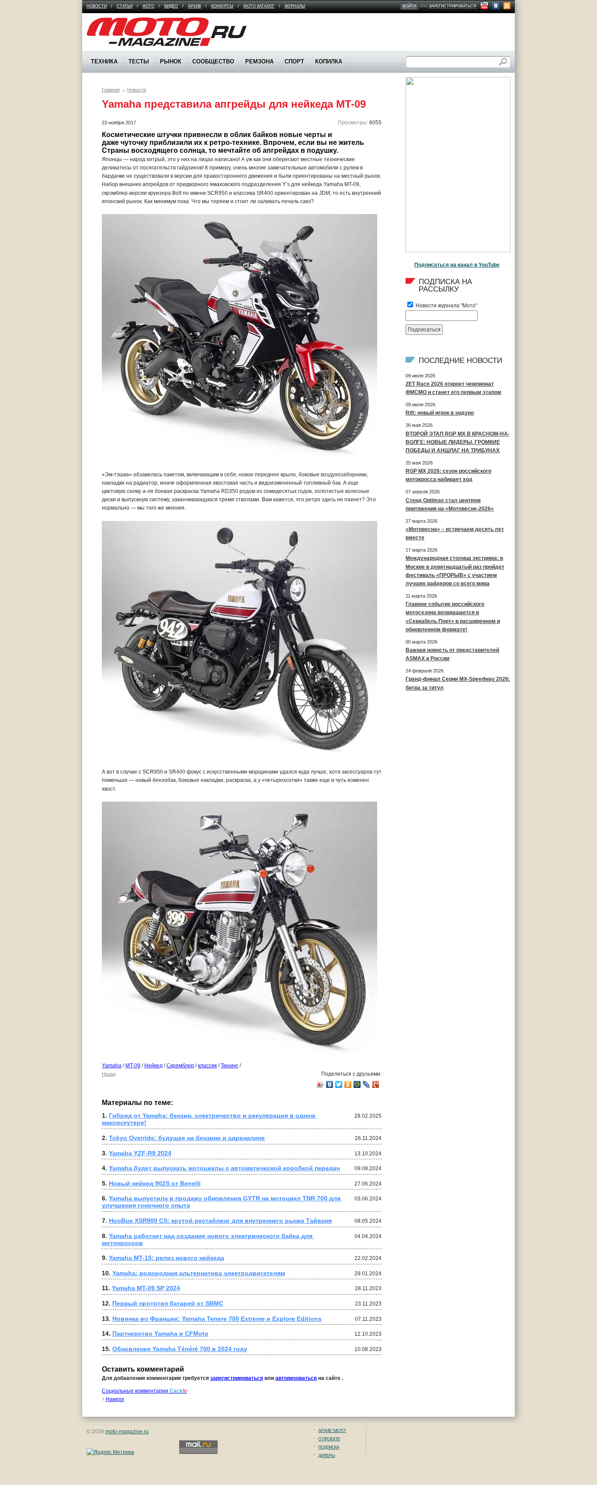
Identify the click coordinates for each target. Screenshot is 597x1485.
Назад (108, 1074)
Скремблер (180, 1066)
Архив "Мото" (332, 1430)
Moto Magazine (105, 21)
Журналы (295, 6)
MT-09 (132, 1066)
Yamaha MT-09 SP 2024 (146, 1287)
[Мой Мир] (357, 1084)
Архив (194, 6)
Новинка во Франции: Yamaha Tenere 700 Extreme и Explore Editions (217, 1318)
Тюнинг (229, 1066)
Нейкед (153, 1066)
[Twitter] (339, 1084)
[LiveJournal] (366, 1084)
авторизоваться (296, 1378)
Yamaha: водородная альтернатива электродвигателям (198, 1273)
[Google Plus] (375, 1084)
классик (207, 1066)
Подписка (328, 1447)
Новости (97, 6)
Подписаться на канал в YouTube (457, 265)
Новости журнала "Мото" (445, 306)
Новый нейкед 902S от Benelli (155, 1183)
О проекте (329, 1438)
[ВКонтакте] (329, 1084)
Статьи (124, 6)
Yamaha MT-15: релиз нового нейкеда (166, 1257)
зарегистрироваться (452, 6)
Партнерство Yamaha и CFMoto (160, 1333)
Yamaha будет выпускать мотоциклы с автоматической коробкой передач (224, 1168)
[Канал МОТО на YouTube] (484, 5)
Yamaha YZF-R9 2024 (140, 1153)
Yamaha (111, 1066)
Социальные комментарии (144, 1391)
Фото (148, 6)
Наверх (115, 1399)
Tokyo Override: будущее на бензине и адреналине (187, 1137)
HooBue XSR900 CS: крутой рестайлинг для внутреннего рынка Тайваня (220, 1220)
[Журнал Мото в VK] (495, 5)
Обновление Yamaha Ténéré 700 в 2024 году (179, 1348)
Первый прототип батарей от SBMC (167, 1303)
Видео (171, 6)
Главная (111, 89)
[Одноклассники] (348, 1084)
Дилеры (326, 1455)
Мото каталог (258, 6)
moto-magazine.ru (127, 1432)
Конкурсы (222, 6)
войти (409, 6)
